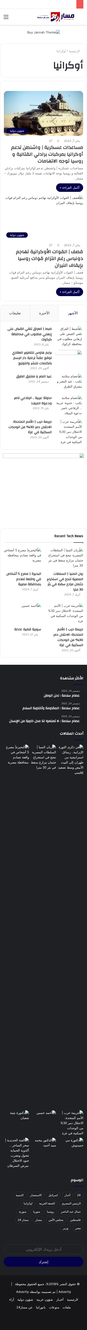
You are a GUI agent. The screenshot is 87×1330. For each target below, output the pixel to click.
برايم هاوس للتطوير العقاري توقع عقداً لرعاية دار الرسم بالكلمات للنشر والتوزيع (32, 357)
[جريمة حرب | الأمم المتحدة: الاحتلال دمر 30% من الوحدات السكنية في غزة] (68, 432)
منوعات (54, 1307)
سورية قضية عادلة (27, 629)
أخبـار (60, 1299)
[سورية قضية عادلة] (22, 613)
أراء (11, 1299)
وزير (65, 1228)
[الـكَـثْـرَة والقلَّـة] (16, 1117)
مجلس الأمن (56, 1220)
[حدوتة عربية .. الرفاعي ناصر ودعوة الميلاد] (68, 405)
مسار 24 (23, 1220)
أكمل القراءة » (70, 187)
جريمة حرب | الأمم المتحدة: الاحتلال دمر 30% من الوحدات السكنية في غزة (30, 427)
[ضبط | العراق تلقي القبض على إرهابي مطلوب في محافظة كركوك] (68, 336)
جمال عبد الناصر (71, 1211)
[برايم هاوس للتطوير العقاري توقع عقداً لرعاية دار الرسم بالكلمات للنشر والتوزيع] (68, 359)
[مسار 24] (55, 16)
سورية (22, 1211)
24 (79, 1195)
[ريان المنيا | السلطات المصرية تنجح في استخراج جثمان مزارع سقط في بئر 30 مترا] (64, 558)
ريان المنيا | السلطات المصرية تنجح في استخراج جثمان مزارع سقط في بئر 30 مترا (65, 582)
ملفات (67, 1307)
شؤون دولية (25, 1299)
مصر (78, 1228)
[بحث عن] (81, 18)
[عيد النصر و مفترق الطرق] (68, 383)
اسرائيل (53, 1195)
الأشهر (73, 313)
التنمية (19, 1195)
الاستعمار (36, 1195)
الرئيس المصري (71, 1203)
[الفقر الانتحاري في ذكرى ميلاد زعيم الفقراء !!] (43, 1145)
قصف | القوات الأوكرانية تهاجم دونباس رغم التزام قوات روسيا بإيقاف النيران (49, 258)
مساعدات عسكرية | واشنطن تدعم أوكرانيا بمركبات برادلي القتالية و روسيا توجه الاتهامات (47, 154)
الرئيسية (75, 51)
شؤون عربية (44, 1299)
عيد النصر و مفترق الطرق (34, 376)
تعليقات (15, 313)
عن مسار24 (24, 1307)
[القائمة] (6, 18)
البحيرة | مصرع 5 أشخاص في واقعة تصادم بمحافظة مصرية (23, 579)
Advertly (64, 1292)
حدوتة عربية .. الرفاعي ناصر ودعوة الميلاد (33, 400)
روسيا (50, 1211)
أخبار (67, 1195)
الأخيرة (44, 313)
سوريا (36, 1211)
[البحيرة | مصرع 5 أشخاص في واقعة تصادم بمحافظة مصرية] (22, 558)
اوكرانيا (28, 1203)
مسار (38, 1220)
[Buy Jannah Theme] (43, 32)
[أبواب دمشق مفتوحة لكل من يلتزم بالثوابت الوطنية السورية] (70, 1145)
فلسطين (75, 1220)
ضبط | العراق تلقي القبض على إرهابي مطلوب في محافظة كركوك (29, 334)
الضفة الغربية (47, 1203)
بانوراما (41, 1307)
